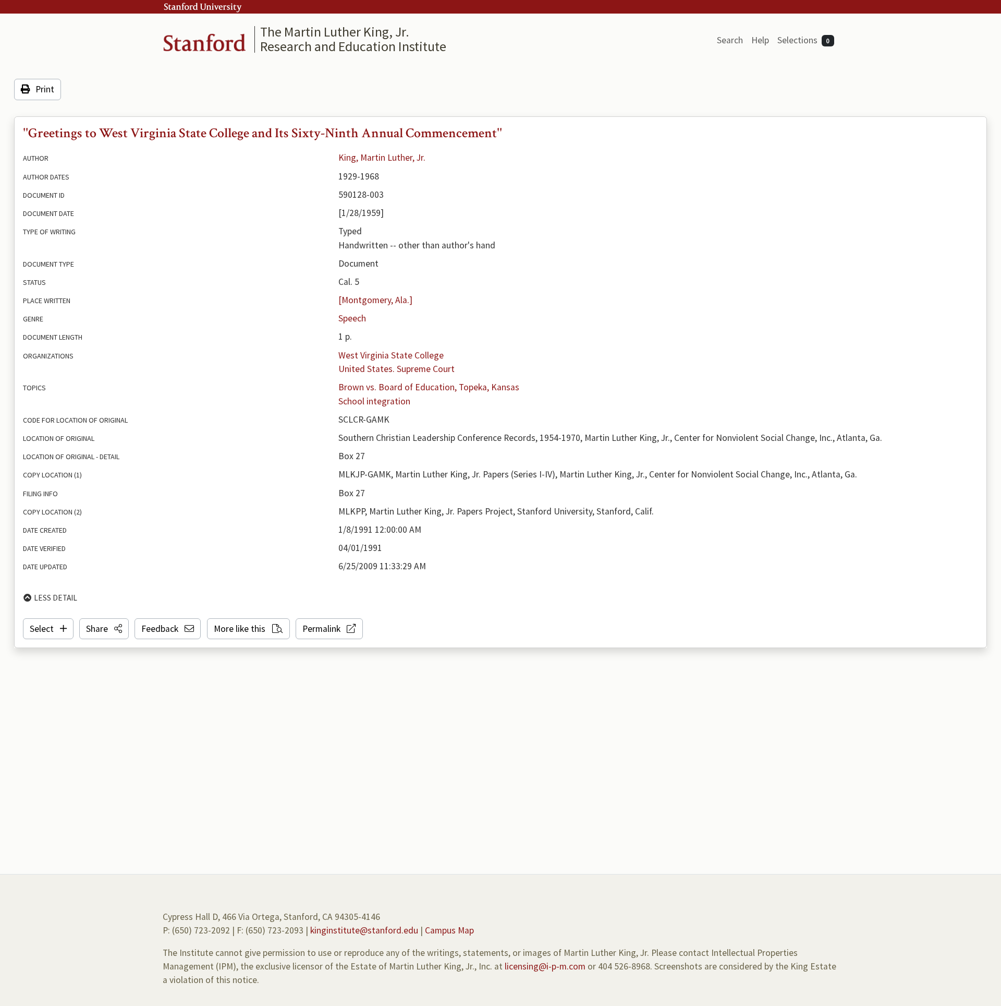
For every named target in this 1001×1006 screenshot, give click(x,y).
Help (760, 40)
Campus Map (449, 930)
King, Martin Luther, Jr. (381, 157)
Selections (803, 40)
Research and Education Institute (353, 46)
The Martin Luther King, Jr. (334, 31)
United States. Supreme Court (396, 369)
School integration (374, 401)
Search (730, 40)
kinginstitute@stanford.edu (364, 930)
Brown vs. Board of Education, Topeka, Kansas (428, 387)
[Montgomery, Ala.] (375, 300)
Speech (352, 318)
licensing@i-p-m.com (545, 966)
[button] (104, 628)
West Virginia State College (391, 355)
